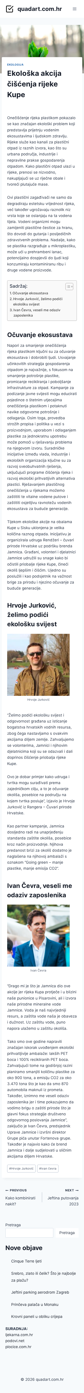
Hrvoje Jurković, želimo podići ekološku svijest (37, 302)
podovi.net (14, 1341)
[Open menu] (74, 8)
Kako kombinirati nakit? (20, 1197)
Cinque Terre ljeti (26, 1261)
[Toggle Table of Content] (67, 286)
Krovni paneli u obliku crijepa (36, 1316)
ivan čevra (47, 1168)
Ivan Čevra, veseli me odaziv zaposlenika (36, 313)
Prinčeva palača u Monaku (34, 1304)
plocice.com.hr (18, 1347)
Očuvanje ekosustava (30, 293)
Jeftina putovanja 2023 (63, 1197)
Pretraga (13, 1225)
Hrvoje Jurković (21, 1168)
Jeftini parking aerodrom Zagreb (40, 1292)
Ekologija (15, 64)
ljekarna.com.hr (19, 1335)
